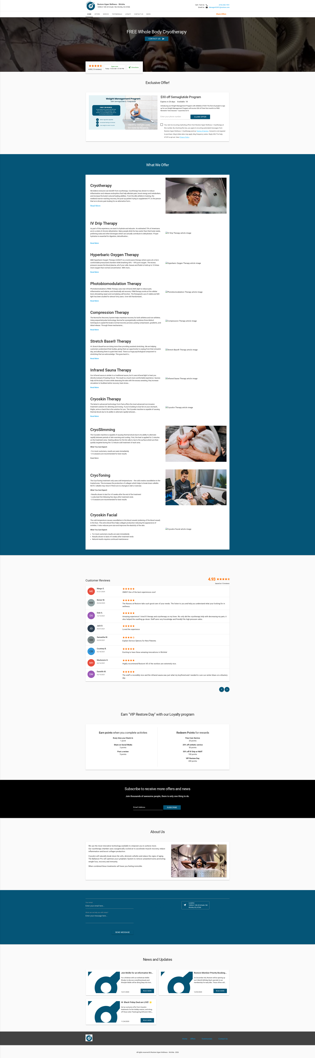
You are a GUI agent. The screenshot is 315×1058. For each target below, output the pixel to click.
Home (89, 14)
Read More (95, 205)
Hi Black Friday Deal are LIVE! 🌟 (136, 1002)
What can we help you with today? (97, 912)
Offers (97, 14)
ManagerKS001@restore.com (219, 7)
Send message (122, 932)
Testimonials (117, 14)
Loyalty (128, 14)
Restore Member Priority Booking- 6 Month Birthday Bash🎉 (222, 973)
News (148, 14)
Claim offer (200, 117)
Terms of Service (202, 131)
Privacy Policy (184, 137)
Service (106, 14)
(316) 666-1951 (224, 5)
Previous (81, 117)
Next (233, 117)
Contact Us (138, 14)
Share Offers (221, 14)
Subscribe (172, 807)
